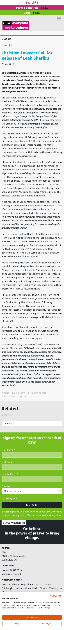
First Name (8, 449)
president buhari (37, 392)
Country (7, 486)
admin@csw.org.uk (11, 573)
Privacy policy (56, 595)
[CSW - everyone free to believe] (15, 25)
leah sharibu (8, 396)
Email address (10, 474)
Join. (32, 13)
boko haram (18, 392)
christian (22, 396)
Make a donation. (32, 7)
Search (30, 2)
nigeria (5, 392)
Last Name (8, 461)
